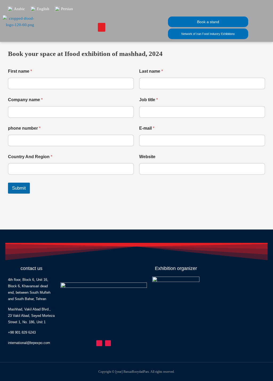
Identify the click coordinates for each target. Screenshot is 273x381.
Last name (151, 71)
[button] (101, 27)
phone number (24, 128)
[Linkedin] (108, 343)
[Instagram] (99, 343)
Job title (148, 99)
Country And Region (30, 156)
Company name (25, 99)
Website (147, 156)
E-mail (146, 128)
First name (20, 71)
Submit (19, 188)
